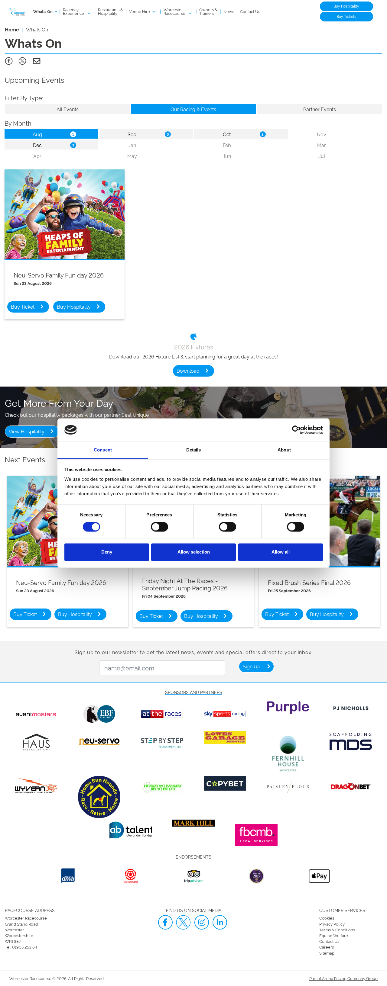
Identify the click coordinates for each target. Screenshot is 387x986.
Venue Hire (140, 11)
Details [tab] (193, 449)
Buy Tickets (346, 16)
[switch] (159, 527)
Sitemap (326, 952)
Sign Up (251, 666)
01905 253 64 (24, 946)
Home (12, 29)
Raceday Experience (74, 11)
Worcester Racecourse (175, 11)
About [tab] (284, 449)
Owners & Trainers (208, 11)
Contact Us (250, 11)
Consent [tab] (103, 449)
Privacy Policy (332, 924)
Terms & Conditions (337, 929)
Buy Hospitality (346, 5)
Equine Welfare (333, 935)
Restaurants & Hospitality (110, 11)
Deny (106, 551)
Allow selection (193, 551)
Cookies (326, 917)
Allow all (281, 551)
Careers (326, 946)
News (228, 11)
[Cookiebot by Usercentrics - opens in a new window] (296, 429)
